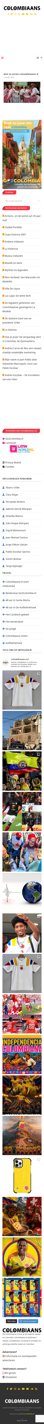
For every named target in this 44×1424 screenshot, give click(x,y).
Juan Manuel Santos (17, 537)
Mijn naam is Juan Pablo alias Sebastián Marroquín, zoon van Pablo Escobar (19, 363)
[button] (5, 8)
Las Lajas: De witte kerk (18, 295)
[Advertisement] (22, 38)
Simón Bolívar (13, 559)
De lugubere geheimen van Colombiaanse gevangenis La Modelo (18, 307)
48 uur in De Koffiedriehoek (21, 607)
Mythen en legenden (16, 270)
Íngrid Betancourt (16, 530)
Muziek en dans (13, 263)
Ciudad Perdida (13, 227)
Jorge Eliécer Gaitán (17, 544)
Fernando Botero (15, 501)
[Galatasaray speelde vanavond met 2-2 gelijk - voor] (22, 811)
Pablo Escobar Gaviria (18, 551)
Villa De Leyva (12, 288)
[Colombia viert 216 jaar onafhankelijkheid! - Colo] (22, 1054)
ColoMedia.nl (30, 1414)
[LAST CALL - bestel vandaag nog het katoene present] (22, 933)
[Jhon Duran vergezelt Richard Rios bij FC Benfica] (22, 1014)
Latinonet (10, 442)
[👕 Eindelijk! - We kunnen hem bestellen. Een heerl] (22, 973)
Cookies (9, 466)
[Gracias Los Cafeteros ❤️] (22, 1095)
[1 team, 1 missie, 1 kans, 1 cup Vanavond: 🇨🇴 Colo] (22, 1135)
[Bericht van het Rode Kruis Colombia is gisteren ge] (22, 852)
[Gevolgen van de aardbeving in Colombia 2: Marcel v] (22, 730)
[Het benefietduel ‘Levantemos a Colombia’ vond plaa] (22, 771)
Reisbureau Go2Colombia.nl (21, 593)
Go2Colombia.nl (14, 438)
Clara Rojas (12, 494)
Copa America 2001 (15, 234)
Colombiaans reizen (17, 636)
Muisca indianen (14, 255)
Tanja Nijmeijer (14, 566)
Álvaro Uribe (13, 487)
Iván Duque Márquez (17, 523)
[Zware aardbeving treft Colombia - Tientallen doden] (22, 892)
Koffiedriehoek (14, 643)
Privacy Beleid (13, 462)
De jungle (11, 628)
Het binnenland (14, 621)
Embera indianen (14, 241)
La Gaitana (10, 329)
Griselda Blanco (14, 516)
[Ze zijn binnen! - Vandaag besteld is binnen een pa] (22, 690)
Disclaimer (11, 1377)
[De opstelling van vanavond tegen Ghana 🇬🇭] (22, 1297)
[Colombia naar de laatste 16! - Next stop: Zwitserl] (22, 1257)
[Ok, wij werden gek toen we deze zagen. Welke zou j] (22, 1176)
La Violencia (11, 248)
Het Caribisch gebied (17, 614)
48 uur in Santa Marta (18, 600)
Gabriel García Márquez (19, 508)
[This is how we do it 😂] (22, 1216)
